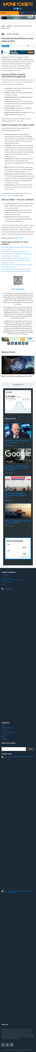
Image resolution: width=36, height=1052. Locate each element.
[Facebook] (3, 1045)
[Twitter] (11, 1045)
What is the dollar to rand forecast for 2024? (17, 376)
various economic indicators (16, 82)
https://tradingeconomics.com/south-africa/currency (16, 269)
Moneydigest (6, 1050)
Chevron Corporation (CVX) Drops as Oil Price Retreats (17, 522)
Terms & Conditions (7, 582)
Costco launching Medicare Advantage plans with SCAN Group (15, 495)
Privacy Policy (5, 575)
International (5, 739)
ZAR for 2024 (19, 238)
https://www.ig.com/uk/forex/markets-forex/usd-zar (16, 271)
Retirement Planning (7, 732)
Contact (4, 584)
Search (31, 749)
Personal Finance (6, 727)
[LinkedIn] (7, 1045)
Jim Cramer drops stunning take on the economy (17, 441)
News (3, 737)
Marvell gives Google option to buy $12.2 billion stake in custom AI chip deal (17, 468)
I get (8, 551)
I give (8, 544)
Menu (4, 13)
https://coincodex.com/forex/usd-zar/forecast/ (15, 251)
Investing (4, 734)
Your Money (5, 730)
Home (3, 26)
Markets (9, 26)
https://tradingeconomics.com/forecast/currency (15, 258)
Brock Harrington (13, 34)
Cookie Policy (5, 577)
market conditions (7, 195)
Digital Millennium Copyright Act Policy (12, 579)
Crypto (3, 725)
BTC (10, 392)
